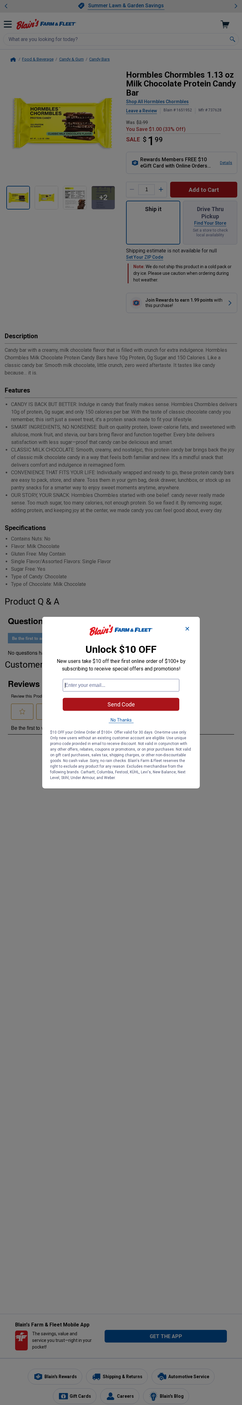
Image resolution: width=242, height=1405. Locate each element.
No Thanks (121, 720)
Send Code (121, 704)
